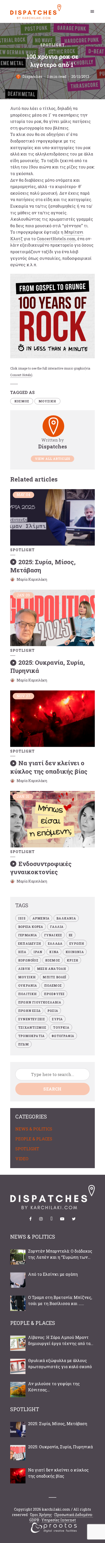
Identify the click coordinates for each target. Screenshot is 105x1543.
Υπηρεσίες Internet (59, 1520)
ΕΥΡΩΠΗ (76, 943)
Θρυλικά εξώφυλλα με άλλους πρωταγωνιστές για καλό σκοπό (60, 1363)
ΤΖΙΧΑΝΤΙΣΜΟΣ (32, 1027)
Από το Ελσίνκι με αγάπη (53, 1274)
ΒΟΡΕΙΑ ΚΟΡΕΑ (30, 927)
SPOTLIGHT (52, 45)
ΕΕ (70, 935)
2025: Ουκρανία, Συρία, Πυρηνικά (60, 1446)
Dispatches (32, 76)
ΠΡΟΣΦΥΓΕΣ (54, 994)
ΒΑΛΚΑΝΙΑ (66, 918)
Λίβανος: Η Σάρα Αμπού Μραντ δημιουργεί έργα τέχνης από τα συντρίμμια (59, 1341)
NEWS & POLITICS (33, 1128)
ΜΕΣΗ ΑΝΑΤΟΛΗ (51, 969)
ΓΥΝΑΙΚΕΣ (53, 935)
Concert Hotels (20, 375)
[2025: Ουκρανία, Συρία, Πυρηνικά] (17, 1452)
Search (52, 1089)
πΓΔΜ (23, 1044)
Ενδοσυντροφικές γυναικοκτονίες (41, 868)
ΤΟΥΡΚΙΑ (61, 1027)
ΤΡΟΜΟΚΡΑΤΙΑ (31, 1036)
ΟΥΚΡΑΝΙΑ (27, 985)
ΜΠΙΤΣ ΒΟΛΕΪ (54, 977)
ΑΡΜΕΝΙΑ (40, 918)
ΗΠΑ (22, 952)
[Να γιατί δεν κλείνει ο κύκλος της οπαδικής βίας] (17, 1475)
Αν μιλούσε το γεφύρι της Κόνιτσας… (54, 1386)
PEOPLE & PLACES (33, 1138)
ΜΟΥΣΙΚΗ (47, 401)
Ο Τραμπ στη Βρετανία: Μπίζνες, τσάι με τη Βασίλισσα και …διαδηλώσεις (60, 1301)
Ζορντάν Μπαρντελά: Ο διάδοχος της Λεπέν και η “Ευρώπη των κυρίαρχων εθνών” (60, 1254)
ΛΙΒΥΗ (24, 969)
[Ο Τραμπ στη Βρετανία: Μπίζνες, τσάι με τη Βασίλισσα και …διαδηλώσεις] (17, 1303)
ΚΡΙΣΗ (72, 960)
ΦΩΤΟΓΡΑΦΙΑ (62, 1036)
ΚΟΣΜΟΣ (21, 401)
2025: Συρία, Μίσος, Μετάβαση (43, 566)
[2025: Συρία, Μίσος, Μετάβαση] (17, 1429)
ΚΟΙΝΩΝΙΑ (74, 952)
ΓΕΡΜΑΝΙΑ (27, 935)
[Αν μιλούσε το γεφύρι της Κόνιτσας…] (17, 1389)
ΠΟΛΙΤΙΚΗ (27, 994)
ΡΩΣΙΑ (52, 1011)
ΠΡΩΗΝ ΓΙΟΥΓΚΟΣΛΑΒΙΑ (39, 1002)
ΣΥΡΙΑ (57, 1019)
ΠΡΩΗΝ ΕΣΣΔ (29, 1011)
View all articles (52, 459)
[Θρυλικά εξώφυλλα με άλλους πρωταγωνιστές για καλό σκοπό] (17, 1366)
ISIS (21, 918)
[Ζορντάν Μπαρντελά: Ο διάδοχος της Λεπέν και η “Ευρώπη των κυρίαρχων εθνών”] (17, 1257)
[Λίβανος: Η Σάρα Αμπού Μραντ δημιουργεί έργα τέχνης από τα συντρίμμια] (17, 1343)
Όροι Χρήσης (41, 1514)
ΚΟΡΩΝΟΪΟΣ (28, 960)
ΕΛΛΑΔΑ (55, 943)
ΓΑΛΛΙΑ (56, 927)
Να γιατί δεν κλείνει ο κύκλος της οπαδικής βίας (48, 767)
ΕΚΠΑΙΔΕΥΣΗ (29, 943)
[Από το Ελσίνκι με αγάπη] (17, 1280)
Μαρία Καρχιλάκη (32, 579)
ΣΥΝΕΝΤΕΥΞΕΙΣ (31, 1019)
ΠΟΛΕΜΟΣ (53, 985)
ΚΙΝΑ (54, 952)
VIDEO (21, 1158)
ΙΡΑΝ (38, 952)
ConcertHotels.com (56, 238)
